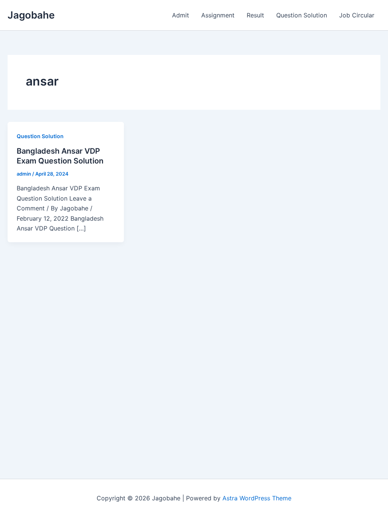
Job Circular (356, 15)
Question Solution (301, 15)
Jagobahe (31, 15)
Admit (180, 15)
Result (255, 15)
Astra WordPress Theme (256, 498)
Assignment (218, 15)
